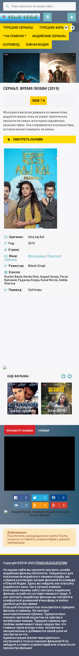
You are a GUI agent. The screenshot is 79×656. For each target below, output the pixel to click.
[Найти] (7, 6)
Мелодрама (37, 256)
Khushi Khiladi (20, 17)
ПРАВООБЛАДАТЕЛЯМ (51, 563)
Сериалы (10, 259)
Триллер (54, 256)
